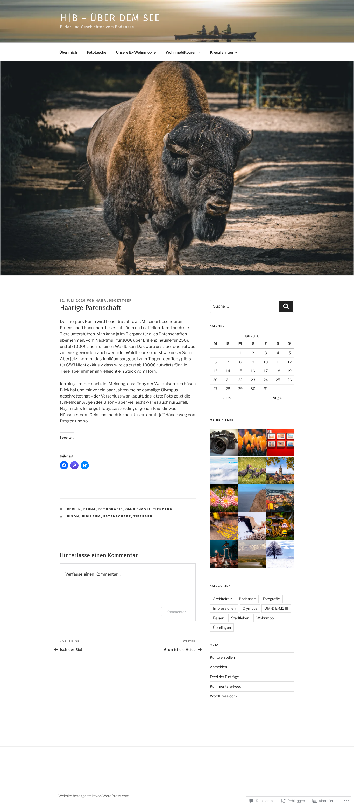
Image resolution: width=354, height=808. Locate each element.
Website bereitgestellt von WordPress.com (93, 796)
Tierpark (163, 509)
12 (290, 362)
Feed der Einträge (224, 676)
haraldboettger (114, 300)
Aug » (277, 397)
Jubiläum (91, 516)
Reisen (218, 618)
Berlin (74, 509)
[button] (224, 442)
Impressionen (224, 608)
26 (289, 380)
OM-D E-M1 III (276, 608)
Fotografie (110, 509)
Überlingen (222, 627)
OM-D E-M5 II (138, 509)
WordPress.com (223, 696)
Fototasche (96, 52)
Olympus (250, 608)
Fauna (89, 509)
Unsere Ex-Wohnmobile (136, 52)
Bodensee (247, 599)
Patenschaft (117, 516)
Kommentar (176, 611)
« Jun (227, 397)
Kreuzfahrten (221, 52)
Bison (73, 516)
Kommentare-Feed (225, 686)
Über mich (68, 52)
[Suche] (286, 306)
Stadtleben (240, 618)
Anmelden (218, 667)
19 (289, 371)
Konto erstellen (222, 657)
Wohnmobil (265, 618)
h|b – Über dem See (110, 18)
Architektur (222, 599)
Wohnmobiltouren (181, 52)
